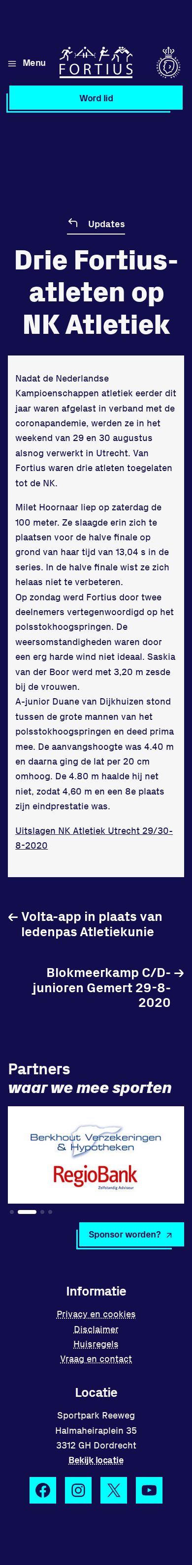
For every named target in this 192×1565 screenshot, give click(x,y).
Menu (34, 62)
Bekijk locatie (96, 1459)
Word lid (96, 97)
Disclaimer (96, 1329)
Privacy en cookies (96, 1313)
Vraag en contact (96, 1358)
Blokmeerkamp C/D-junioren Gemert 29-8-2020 (108, 986)
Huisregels (96, 1343)
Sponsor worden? (125, 1234)
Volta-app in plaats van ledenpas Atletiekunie (85, 923)
